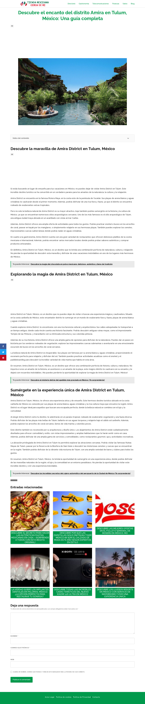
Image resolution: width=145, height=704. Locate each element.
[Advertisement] (72, 43)
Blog (132, 4)
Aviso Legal (49, 697)
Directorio (71, 4)
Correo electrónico (20, 647)
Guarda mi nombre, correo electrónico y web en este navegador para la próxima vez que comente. (49, 672)
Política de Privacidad (82, 697)
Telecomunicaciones (100, 4)
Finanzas (115, 4)
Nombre (14, 636)
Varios (125, 4)
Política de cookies (64, 697)
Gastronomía (84, 4)
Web (12, 659)
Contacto (96, 697)
